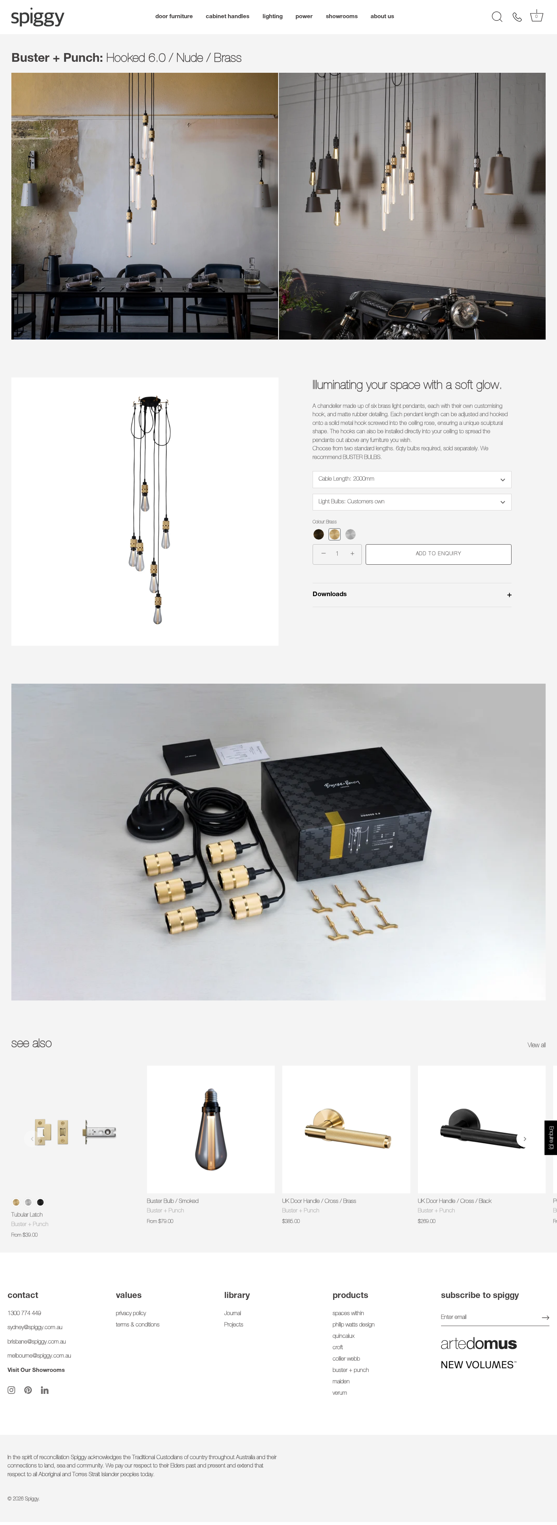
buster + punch (351, 1370)
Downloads (330, 595)
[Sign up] (545, 1317)
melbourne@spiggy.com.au (39, 1356)
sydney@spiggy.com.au (35, 1328)
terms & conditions (138, 1325)
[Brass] (335, 534)
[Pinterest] (28, 1390)
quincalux (343, 1336)
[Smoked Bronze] (319, 534)
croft (338, 1347)
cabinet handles (227, 17)
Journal (232, 1313)
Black (40, 1202)
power (304, 17)
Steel (28, 1202)
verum (340, 1393)
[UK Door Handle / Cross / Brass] (346, 1130)
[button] (32, 1138)
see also (31, 1044)
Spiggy (32, 1499)
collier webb (346, 1359)
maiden (341, 1381)
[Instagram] (11, 1390)
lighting (273, 17)
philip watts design (354, 1325)
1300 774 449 (24, 1313)
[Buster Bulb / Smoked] (211, 1130)
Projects (233, 1325)
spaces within (348, 1313)
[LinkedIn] (45, 1390)
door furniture (174, 17)
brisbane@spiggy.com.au (37, 1342)
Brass (16, 1202)
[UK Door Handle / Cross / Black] (482, 1130)
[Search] (497, 17)
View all (537, 1046)
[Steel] (350, 534)
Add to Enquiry (439, 554)
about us (382, 17)
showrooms (342, 17)
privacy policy (131, 1313)
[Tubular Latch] (75, 1130)
